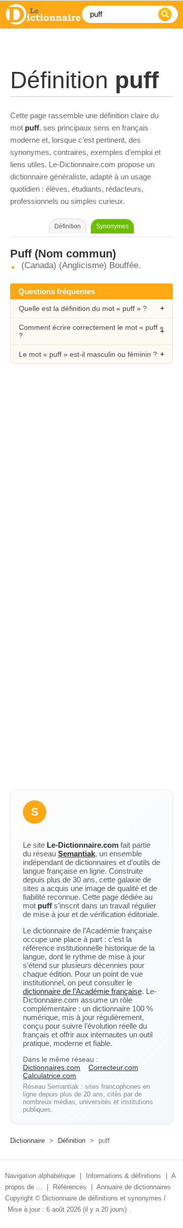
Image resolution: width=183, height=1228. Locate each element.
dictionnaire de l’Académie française (82, 991)
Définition (71, 1140)
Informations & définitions (123, 1176)
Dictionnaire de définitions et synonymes (102, 1198)
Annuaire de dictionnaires (134, 1187)
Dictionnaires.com (51, 1067)
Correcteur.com (113, 1067)
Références (69, 1187)
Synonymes (112, 226)
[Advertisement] (91, 478)
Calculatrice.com (49, 1076)
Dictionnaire (27, 1140)
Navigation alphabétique (40, 1176)
